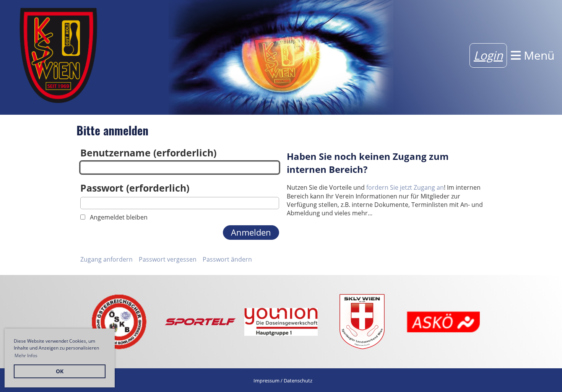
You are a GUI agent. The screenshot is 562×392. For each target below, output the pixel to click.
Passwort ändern (227, 259)
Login (488, 55)
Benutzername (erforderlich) (148, 152)
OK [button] (59, 371)
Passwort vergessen (168, 259)
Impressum (266, 380)
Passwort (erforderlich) (134, 187)
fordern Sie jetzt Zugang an (405, 187)
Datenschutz (298, 380)
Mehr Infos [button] (26, 355)
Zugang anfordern (106, 259)
